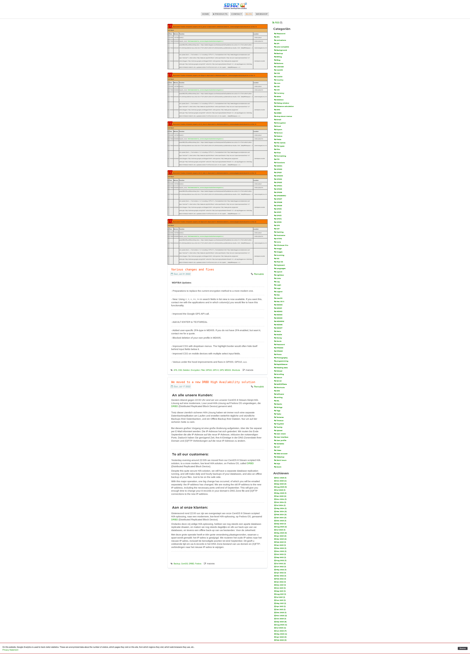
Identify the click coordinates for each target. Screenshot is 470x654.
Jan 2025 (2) (281, 496)
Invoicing (280, 255)
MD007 (279, 328)
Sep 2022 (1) (281, 557)
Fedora (198, 563)
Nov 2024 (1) (281, 499)
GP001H (279, 176)
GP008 (279, 202)
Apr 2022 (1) (281, 573)
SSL (277, 401)
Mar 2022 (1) (281, 576)
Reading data (282, 368)
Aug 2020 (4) (281, 625)
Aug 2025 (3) (281, 487)
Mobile (279, 335)
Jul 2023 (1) (280, 530)
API (277, 43)
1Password (280, 34)
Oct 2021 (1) (281, 588)
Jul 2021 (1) (280, 597)
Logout (279, 292)
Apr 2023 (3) (281, 536)
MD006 (279, 325)
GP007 (279, 199)
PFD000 (279, 348)
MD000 (279, 305)
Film (278, 149)
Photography (282, 358)
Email (278, 120)
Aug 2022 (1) (281, 560)
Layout (279, 272)
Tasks (278, 414)
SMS (278, 391)
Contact (236, 14)
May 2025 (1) (281, 493)
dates (278, 96)
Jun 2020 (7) (281, 631)
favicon (279, 133)
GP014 (279, 219)
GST (278, 229)
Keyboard (280, 265)
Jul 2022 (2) (281, 563)
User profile (281, 440)
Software (280, 394)
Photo (279, 354)
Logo (278, 288)
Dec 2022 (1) (281, 548)
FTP (278, 159)
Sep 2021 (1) (281, 591)
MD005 (228, 370)
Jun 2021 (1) (281, 600)
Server (279, 381)
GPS (222, 370)
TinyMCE (280, 424)
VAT (278, 447)
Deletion (186, 370)
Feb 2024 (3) (281, 514)
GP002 (279, 179)
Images (279, 252)
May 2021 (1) (281, 603)
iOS (277, 258)
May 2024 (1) (281, 508)
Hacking (279, 232)
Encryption (195, 370)
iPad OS (279, 262)
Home (205, 14)
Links (278, 278)
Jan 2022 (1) (281, 582)
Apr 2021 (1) (281, 606)
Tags (278, 411)
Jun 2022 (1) (281, 567)
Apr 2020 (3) (281, 637)
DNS (278, 110)
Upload (279, 430)
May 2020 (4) (281, 634)
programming (282, 361)
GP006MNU (281, 196)
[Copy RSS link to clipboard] (281, 23)
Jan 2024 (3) (281, 518)
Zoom (278, 467)
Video (278, 450)
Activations (281, 40)
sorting (279, 397)
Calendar (280, 67)
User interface (282, 437)
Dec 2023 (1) (281, 521)
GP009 (279, 206)
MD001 (279, 308)
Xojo (278, 464)
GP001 (279, 172)
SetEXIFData (281, 384)
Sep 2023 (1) (281, 524)
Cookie (279, 77)
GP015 (279, 222)
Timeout (279, 421)
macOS (279, 298)
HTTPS (279, 239)
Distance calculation (285, 106)
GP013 (279, 215)
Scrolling (280, 374)
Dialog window (282, 103)
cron (278, 83)
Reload (279, 371)
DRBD (174, 406)
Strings (279, 407)
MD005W (280, 321)
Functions (280, 163)
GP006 (279, 192)
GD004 (279, 166)
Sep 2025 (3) (281, 484)
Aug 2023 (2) (281, 527)
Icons (278, 242)
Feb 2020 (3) (281, 640)
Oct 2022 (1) (281, 554)
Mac (278, 295)
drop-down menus (284, 116)
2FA (175, 370)
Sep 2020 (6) (281, 622)
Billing (279, 57)
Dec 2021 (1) (281, 585)
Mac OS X (280, 301)
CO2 (278, 73)
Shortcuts (236, 370)
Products (221, 14)
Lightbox (280, 275)
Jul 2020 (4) (281, 628)
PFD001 (279, 351)
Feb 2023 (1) (281, 542)
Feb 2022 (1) (281, 579)
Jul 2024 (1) (281, 505)
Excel (278, 126)
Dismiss (463, 648)
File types (280, 146)
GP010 (216, 370)
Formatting (281, 156)
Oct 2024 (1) (281, 502)
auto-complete (282, 47)
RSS (277, 22)
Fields (278, 139)
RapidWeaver (282, 364)
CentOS (184, 563)
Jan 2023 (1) (281, 545)
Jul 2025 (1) (280, 490)
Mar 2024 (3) (281, 511)
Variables (280, 444)
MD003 (279, 315)
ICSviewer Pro (282, 245)
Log (278, 282)
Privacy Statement (10, 649)
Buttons (279, 63)
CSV (278, 90)
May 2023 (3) (281, 533)
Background (281, 50)
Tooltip (279, 427)
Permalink (259, 273)
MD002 (279, 311)
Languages (281, 268)
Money (279, 338)
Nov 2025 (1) (281, 478)
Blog (249, 14)
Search (279, 378)
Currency (280, 93)
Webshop (262, 14)
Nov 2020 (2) (281, 616)
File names (280, 143)
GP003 (279, 182)
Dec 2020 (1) (281, 612)
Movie (278, 341)
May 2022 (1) (281, 570)
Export (279, 129)
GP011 (278, 212)
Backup (177, 563)
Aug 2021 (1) (281, 594)
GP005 (279, 189)
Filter (203, 370)
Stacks (279, 404)
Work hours (281, 460)
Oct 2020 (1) (281, 619)
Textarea (280, 417)
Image (279, 249)
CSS (180, 370)
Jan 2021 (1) (281, 609)
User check (281, 434)
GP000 (209, 370)
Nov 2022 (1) (281, 551)
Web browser (282, 454)
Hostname (280, 235)
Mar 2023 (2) (281, 539)
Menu (278, 331)
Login (278, 285)
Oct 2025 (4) (281, 481)
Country (279, 80)
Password (280, 344)
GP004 (279, 186)
